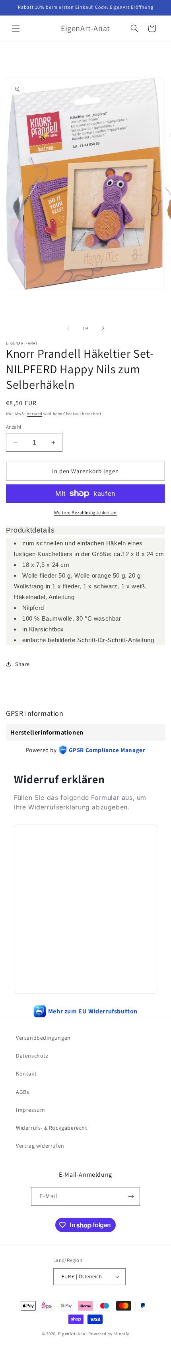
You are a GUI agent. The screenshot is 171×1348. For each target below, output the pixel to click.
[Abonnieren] (131, 1196)
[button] (16, 28)
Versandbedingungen (43, 1037)
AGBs (22, 1091)
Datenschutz (32, 1055)
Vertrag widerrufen (40, 1145)
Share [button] (22, 664)
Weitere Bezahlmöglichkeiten (85, 512)
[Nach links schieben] (68, 328)
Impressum (30, 1109)
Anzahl (13, 426)
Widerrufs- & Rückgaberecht (51, 1127)
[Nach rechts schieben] (103, 328)
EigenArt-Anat (72, 1333)
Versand (34, 413)
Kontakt (26, 1073)
